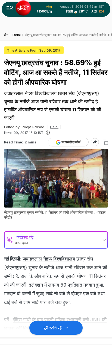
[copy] (105, 142)
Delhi (54, 127)
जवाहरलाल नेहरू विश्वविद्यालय (49, 259)
